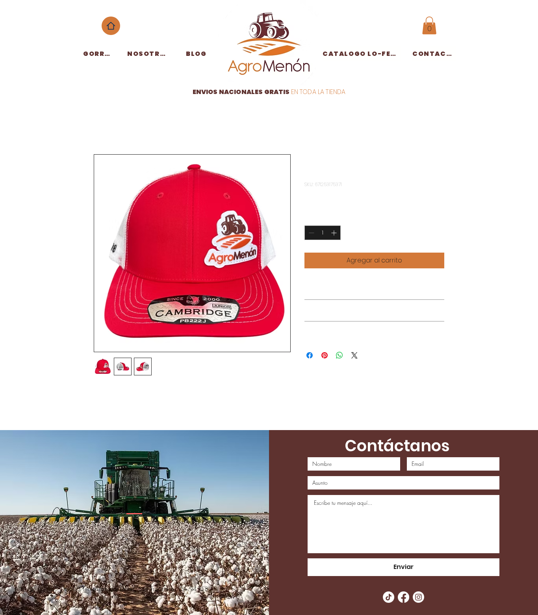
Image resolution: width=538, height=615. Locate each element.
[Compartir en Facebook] (309, 355)
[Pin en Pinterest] (324, 355)
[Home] (111, 26)
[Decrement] (310, 233)
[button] (429, 25)
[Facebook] (403, 597)
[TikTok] (388, 597)
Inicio (101, 125)
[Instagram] (418, 597)
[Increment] (334, 233)
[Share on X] (354, 355)
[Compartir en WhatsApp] (339, 355)
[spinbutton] (322, 233)
